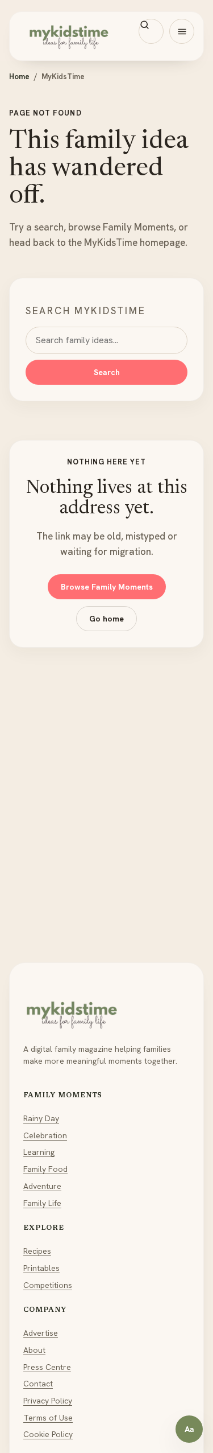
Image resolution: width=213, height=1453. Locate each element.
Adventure (42, 1186)
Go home (106, 619)
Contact (38, 1383)
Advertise (40, 1333)
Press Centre (47, 1367)
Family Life (42, 1203)
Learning (39, 1152)
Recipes (37, 1251)
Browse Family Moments (107, 587)
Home (19, 76)
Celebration (45, 1135)
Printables (41, 1268)
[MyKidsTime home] (106, 36)
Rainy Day (41, 1118)
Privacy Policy (47, 1401)
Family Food (45, 1169)
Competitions (47, 1285)
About (34, 1350)
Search (107, 372)
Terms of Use (48, 1418)
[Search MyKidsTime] (151, 31)
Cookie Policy (48, 1434)
